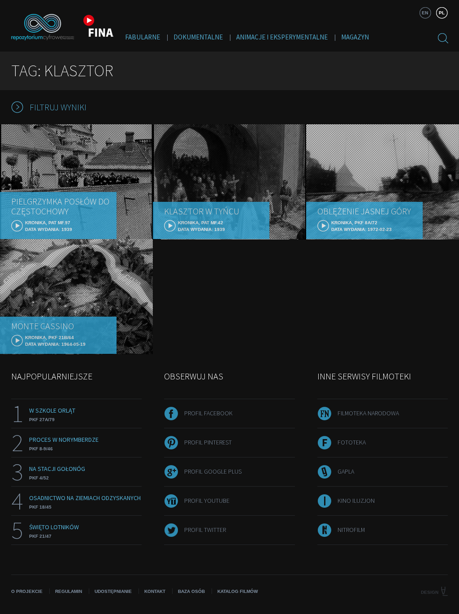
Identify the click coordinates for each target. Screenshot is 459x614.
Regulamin (68, 591)
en (425, 12)
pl (442, 12)
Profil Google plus (213, 471)
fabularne (142, 37)
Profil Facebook (208, 413)
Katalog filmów (237, 591)
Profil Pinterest (208, 442)
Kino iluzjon (356, 500)
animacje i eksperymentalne (282, 37)
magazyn (355, 37)
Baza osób (191, 591)
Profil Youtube (207, 500)
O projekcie (27, 591)
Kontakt (154, 591)
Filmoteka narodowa (368, 413)
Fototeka (352, 442)
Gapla (346, 471)
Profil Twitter (205, 530)
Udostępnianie (113, 591)
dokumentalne (198, 37)
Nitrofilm (351, 530)
